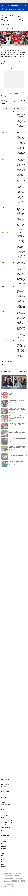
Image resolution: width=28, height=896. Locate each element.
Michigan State (10, 60)
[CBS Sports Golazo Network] (14, 875)
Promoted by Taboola (21, 371)
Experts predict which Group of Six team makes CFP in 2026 (17, 424)
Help (2, 833)
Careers (3, 802)
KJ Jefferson (19, 174)
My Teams (3, 866)
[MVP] (23, 880)
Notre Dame (19, 289)
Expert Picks (17, 13)
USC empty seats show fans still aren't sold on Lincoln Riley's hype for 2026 (17, 409)
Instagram (3, 846)
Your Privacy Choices (6, 822)
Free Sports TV (5, 784)
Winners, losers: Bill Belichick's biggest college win (16, 401)
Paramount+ (4, 807)
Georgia (19, 116)
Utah (2, 64)
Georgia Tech (20, 286)
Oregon (22, 60)
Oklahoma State (20, 263)
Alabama (21, 54)
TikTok (2, 844)
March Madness (5, 791)
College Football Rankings (7, 13)
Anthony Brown (20, 321)
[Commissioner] (15, 880)
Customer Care (5, 835)
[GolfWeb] (18, 884)
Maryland (19, 234)
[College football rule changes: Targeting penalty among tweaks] (4, 464)
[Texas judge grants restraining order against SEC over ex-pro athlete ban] (4, 456)
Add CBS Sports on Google (9, 28)
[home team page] (3, 112)
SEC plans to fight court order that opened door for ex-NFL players (17, 431)
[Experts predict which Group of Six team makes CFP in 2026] (4, 426)
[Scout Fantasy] (10, 884)
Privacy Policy (4, 817)
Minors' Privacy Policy (6, 820)
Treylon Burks (20, 176)
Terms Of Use (4, 815)
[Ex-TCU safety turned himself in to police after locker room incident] (4, 441)
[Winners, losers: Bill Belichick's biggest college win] (4, 403)
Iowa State (22, 214)
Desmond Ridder (20, 192)
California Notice (5, 827)
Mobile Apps (4, 794)
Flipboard (3, 855)
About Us (3, 799)
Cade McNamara (21, 238)
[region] (14, 382)
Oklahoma (22, 209)
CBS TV (3, 809)
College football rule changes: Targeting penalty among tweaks (17, 462)
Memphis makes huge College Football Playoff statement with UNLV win (16, 417)
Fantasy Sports (5, 782)
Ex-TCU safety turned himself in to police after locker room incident (17, 439)
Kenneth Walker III (21, 346)
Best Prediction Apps (6, 789)
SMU (18, 185)
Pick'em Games (5, 779)
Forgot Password (5, 869)
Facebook (3, 848)
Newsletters (4, 864)
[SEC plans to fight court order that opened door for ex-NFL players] (4, 433)
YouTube (3, 841)
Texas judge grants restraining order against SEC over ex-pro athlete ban (18, 454)
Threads (3, 853)
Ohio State (4, 58)
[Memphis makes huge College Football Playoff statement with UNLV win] (4, 418)
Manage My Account (6, 861)
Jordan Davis (22, 124)
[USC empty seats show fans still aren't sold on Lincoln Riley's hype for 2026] (4, 411)
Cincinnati (19, 187)
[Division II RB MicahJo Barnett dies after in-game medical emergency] (4, 449)
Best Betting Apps (5, 786)
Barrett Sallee (6, 24)
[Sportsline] (19, 878)
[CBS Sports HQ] (20, 873)
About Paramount (5, 804)
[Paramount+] (6, 881)
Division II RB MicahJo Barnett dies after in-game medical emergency (17, 447)
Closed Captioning (6, 825)
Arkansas (19, 56)
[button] (2, 5)
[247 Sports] (9, 878)
